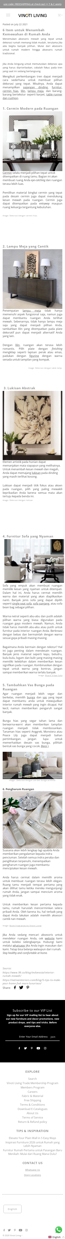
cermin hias (10, 91)
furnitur (57, 87)
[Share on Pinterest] (27, 988)
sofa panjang (41, 603)
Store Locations (32, 1175)
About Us (32, 1113)
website (49, 938)
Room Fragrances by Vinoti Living (26, 926)
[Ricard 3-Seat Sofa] (33, 582)
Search (32, 1079)
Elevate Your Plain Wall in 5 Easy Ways (32, 1138)
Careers (33, 1092)
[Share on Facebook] (15, 988)
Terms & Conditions (32, 1104)
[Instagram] (45, 1049)
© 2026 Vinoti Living (12, 1235)
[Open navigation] (8, 15)
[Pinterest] (32, 1049)
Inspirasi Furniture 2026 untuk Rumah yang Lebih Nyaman (33, 1144)
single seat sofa (22, 603)
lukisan (36, 473)
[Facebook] (19, 1049)
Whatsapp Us (32, 1169)
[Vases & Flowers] (32, 765)
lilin (23, 91)
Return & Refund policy (32, 1122)
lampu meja (36, 91)
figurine (34, 356)
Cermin (7, 173)
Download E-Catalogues (33, 1109)
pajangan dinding (35, 87)
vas (45, 697)
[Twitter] (25, 1049)
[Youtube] (38, 1049)
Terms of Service (32, 1117)
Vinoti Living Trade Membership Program (32, 1083)
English (12, 1209)
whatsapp (19, 945)
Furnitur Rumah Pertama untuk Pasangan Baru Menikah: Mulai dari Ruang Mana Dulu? (32, 1152)
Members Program (32, 1087)
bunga (31, 697)
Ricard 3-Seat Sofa (53, 675)
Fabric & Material (32, 1096)
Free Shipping (32, 1100)
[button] (56, 1237)
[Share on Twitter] (21, 988)
